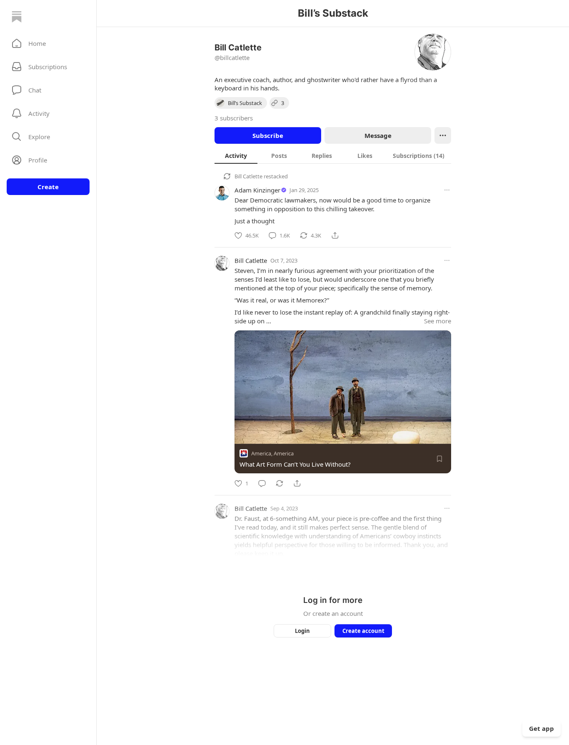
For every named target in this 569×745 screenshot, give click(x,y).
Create (48, 186)
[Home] (17, 17)
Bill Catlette (248, 176)
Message (378, 135)
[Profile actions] (442, 135)
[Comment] (262, 483)
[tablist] (333, 155)
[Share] (335, 235)
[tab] (236, 155)
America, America (272, 453)
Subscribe (267, 135)
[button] (48, 43)
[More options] (447, 190)
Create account (363, 631)
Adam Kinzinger (257, 190)
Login (302, 631)
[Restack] (279, 483)
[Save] (439, 458)
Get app (541, 728)
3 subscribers (234, 118)
